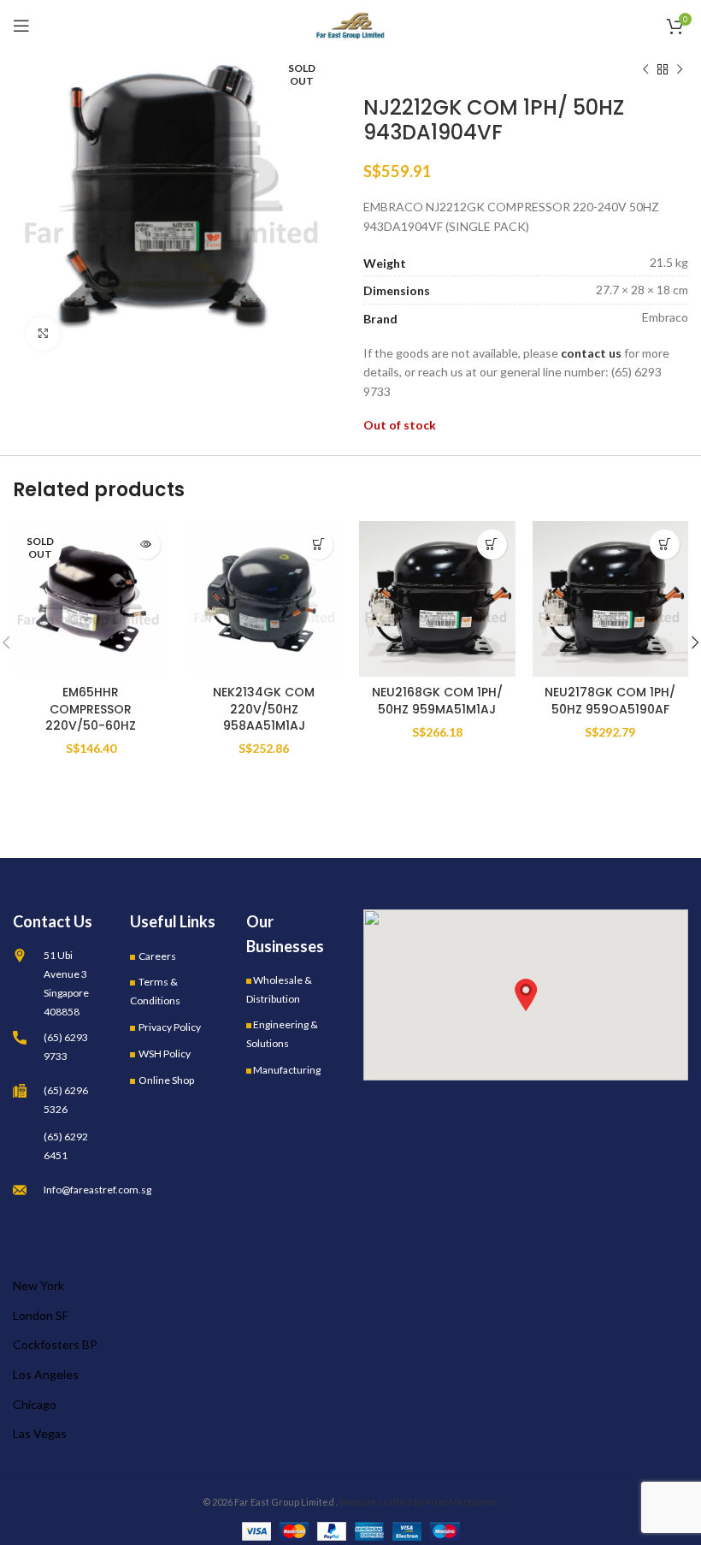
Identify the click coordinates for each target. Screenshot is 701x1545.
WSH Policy (164, 1053)
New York (38, 1285)
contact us (591, 353)
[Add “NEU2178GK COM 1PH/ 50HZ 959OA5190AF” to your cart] (665, 544)
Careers (157, 956)
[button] (526, 995)
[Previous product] (645, 70)
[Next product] (679, 70)
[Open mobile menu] (21, 26)
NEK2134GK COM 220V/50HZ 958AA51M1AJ (264, 709)
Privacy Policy (169, 1027)
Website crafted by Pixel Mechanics (418, 1501)
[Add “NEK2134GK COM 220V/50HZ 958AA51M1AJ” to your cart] (318, 544)
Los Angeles (46, 1374)
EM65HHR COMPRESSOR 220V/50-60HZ (90, 709)
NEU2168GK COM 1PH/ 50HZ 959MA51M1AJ (437, 701)
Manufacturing (287, 1069)
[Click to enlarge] (43, 334)
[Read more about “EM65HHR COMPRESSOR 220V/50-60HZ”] (146, 544)
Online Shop (166, 1080)
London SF (40, 1315)
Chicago (34, 1404)
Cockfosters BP (55, 1344)
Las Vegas (40, 1433)
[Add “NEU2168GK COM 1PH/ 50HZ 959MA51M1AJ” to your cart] (492, 544)
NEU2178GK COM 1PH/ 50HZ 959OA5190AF (610, 701)
